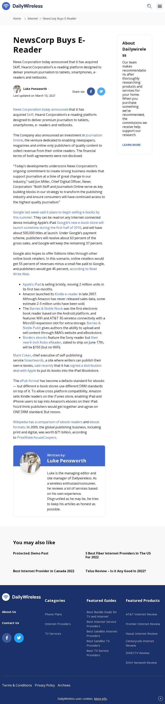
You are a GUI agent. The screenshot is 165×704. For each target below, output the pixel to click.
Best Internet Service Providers (101, 624)
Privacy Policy (45, 685)
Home (17, 18)
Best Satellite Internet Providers (102, 633)
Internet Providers (58, 624)
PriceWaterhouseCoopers (36, 437)
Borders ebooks (35, 337)
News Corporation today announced (40, 109)
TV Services (53, 633)
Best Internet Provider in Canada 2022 (43, 571)
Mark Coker (22, 355)
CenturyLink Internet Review (140, 643)
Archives (64, 685)
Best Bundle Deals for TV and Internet (102, 614)
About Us (9, 612)
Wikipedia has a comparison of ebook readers (47, 422)
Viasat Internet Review (142, 633)
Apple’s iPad (32, 284)
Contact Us (10, 623)
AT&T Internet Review (141, 614)
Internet (33, 18)
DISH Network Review (141, 662)
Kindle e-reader (66, 294)
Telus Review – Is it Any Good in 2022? (116, 571)
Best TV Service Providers (98, 653)
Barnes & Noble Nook (46, 308)
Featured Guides (101, 600)
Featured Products (143, 600)
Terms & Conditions (17, 685)
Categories (55, 600)
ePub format (29, 381)
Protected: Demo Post (30, 553)
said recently (43, 365)
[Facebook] (7, 638)
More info (100, 699)
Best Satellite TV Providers (98, 643)
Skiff (30, 114)
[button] (149, 6)
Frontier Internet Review (143, 624)
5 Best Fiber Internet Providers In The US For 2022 (118, 555)
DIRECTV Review (138, 653)
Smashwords (34, 360)
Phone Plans (53, 614)
